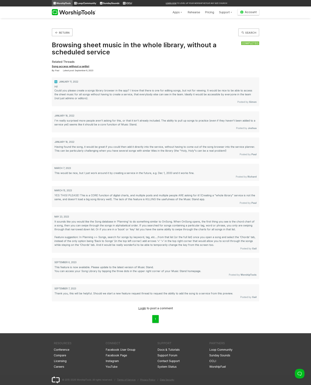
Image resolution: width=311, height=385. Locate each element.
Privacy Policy (147, 379)
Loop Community (220, 349)
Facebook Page (116, 355)
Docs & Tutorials (168, 349)
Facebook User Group (120, 349)
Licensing (60, 361)
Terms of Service (126, 379)
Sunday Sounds (219, 355)
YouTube (111, 366)
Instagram (112, 361)
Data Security (167, 379)
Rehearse (194, 12)
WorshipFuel (217, 366)
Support (226, 12)
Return (62, 32)
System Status (167, 366)
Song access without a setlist (70, 66)
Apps (178, 12)
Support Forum (167, 355)
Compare (60, 355)
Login (142, 308)
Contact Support (168, 361)
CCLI (212, 361)
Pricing (209, 12)
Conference (61, 349)
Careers (59, 366)
